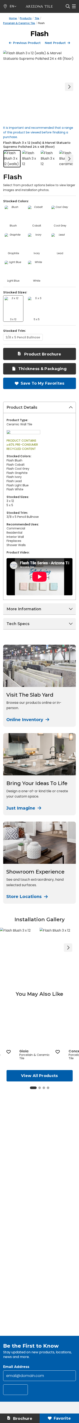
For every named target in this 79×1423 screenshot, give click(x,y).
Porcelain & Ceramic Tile (19, 23)
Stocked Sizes (14, 292)
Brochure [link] (22, 1418)
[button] (13, 6)
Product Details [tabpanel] (22, 407)
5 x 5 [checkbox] (37, 319)
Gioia (23, 1051)
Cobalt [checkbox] (36, 225)
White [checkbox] (36, 280)
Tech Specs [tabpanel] (18, 623)
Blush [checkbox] (13, 225)
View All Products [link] (39, 1075)
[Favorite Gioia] (57, 1052)
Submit (17, 1390)
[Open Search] (68, 6)
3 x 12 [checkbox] (13, 319)
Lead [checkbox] (60, 253)
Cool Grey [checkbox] (60, 225)
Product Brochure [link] (42, 354)
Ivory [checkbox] (37, 253)
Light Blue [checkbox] (13, 280)
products (26, 18)
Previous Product (26, 43)
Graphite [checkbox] (13, 253)
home (13, 18)
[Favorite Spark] (8, 1052)
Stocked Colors (15, 201)
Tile (37, 18)
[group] (39, 1032)
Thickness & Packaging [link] (42, 368)
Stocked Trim (14, 331)
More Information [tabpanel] (24, 609)
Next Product (55, 43)
